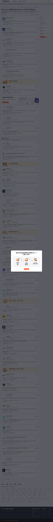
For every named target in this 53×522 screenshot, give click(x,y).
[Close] (41, 251)
